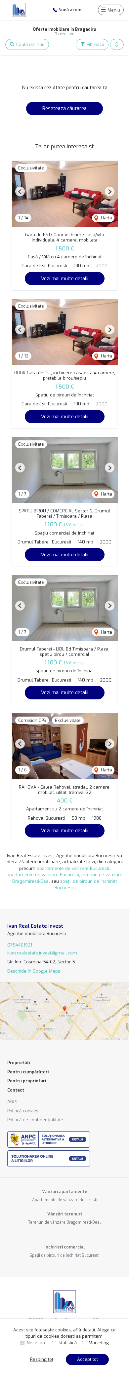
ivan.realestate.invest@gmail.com (42, 953)
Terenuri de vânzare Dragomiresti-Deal (64, 1222)
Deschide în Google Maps (33, 971)
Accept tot (87, 1359)
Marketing (99, 1343)
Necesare (37, 1343)
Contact (15, 1090)
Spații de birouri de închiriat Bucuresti (64, 1255)
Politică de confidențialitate (35, 1120)
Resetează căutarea (64, 108)
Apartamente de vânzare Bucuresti (64, 1200)
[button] (117, 44)
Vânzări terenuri (64, 1214)
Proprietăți (18, 1062)
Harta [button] (106, 218)
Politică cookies (22, 1111)
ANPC (12, 1101)
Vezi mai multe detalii (64, 278)
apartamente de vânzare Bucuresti (73, 868)
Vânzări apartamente (64, 1191)
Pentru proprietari (26, 1081)
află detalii (84, 1330)
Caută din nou (30, 44)
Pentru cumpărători (28, 1072)
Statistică (68, 1343)
